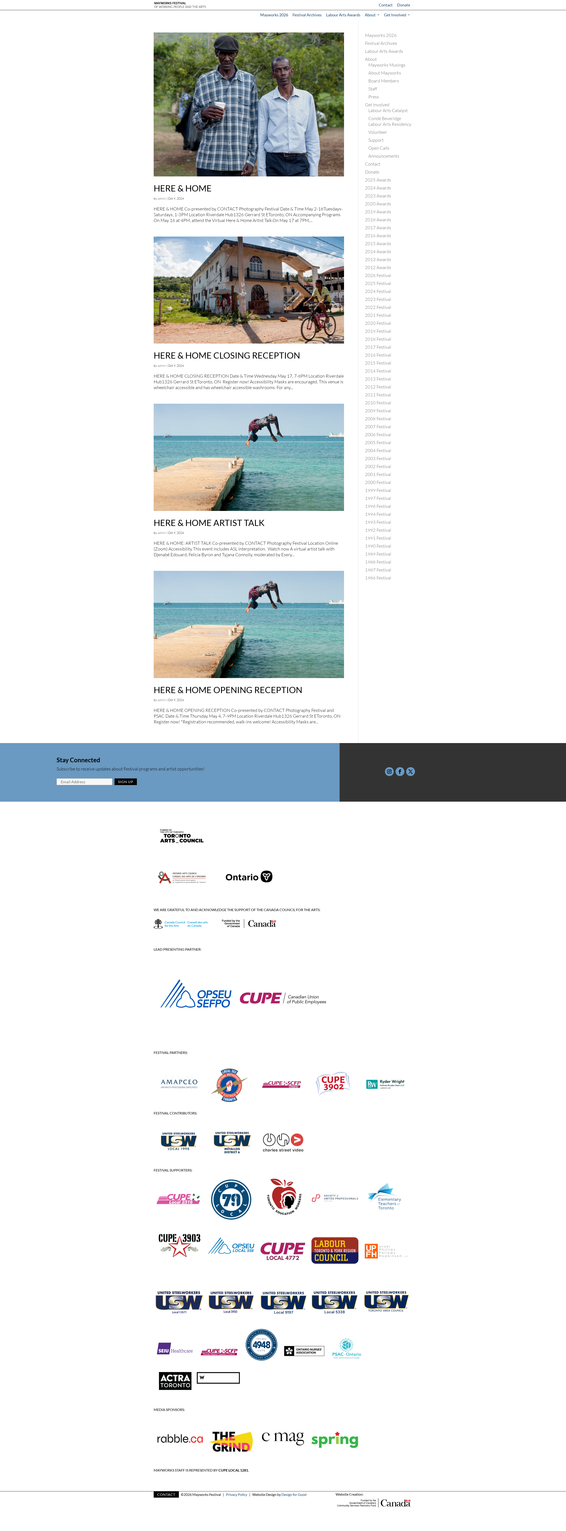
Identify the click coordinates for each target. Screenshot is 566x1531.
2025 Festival (378, 283)
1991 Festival (378, 538)
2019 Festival (378, 331)
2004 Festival (378, 450)
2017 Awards (378, 227)
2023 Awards (378, 196)
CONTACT (166, 1494)
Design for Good (293, 1494)
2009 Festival (378, 410)
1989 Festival (378, 554)
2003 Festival (378, 458)
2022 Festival (378, 307)
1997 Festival (378, 498)
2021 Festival (378, 315)
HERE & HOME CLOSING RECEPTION (227, 355)
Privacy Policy (236, 1494)
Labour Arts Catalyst (388, 110)
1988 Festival (378, 562)
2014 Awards (378, 251)
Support (376, 140)
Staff (372, 89)
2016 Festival (378, 355)
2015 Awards (378, 243)
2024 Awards (378, 188)
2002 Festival (378, 466)
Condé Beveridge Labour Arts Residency (389, 121)
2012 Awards (378, 267)
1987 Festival (378, 570)
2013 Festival (378, 379)
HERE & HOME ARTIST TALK (209, 523)
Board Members (383, 81)
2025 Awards (378, 180)
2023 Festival (378, 299)
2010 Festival (378, 402)
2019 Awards (378, 211)
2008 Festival (378, 418)
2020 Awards (378, 203)
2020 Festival (378, 323)
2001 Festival (378, 474)
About (370, 14)
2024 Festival (378, 291)
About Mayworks (384, 73)
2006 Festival (378, 434)
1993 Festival (378, 522)
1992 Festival (378, 530)
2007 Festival (378, 426)
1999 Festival (378, 490)
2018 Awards (378, 219)
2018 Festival (378, 339)
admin (162, 198)
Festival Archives (307, 14)
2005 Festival (378, 442)
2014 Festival (378, 371)
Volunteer (377, 132)
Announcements (383, 156)
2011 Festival (378, 395)
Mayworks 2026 (274, 14)
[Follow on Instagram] (389, 771)
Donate (403, 4)
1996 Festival (378, 506)
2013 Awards (378, 259)
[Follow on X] (410, 771)
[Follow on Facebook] (400, 771)
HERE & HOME (183, 188)
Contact (386, 4)
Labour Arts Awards (343, 14)
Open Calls (378, 148)
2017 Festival (378, 347)
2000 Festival (378, 482)
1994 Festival (378, 514)
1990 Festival (378, 546)
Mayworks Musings (386, 65)
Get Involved (395, 14)
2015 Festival (378, 363)
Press (373, 96)
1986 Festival (378, 578)
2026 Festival (378, 275)
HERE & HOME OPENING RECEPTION (228, 690)
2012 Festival (378, 387)
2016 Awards (378, 235)
